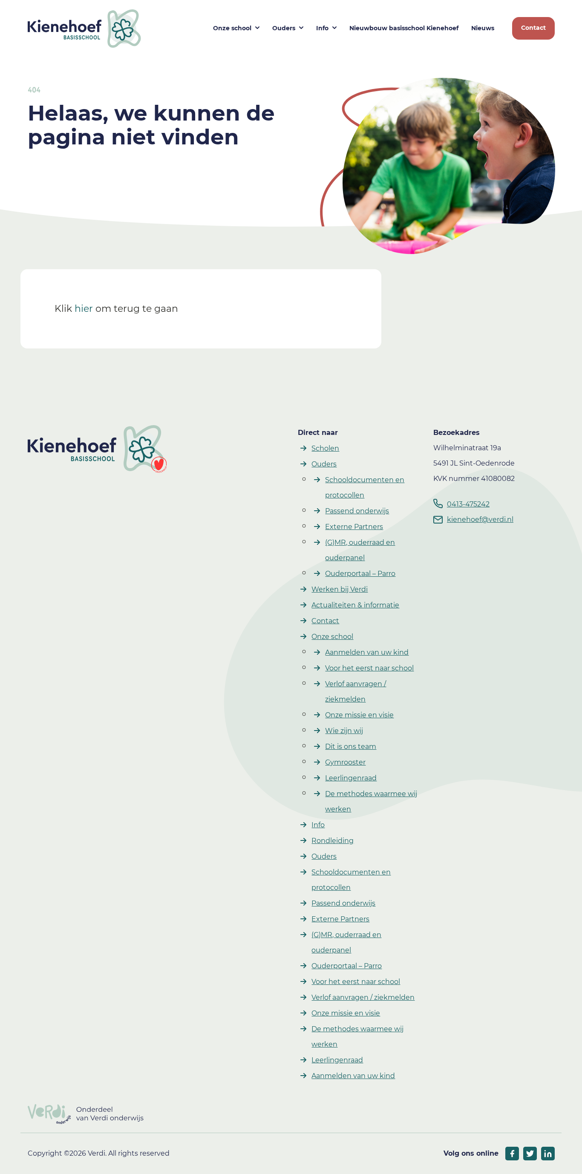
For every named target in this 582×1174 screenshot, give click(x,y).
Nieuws (482, 28)
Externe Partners (354, 527)
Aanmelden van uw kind (367, 652)
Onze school (232, 28)
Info (322, 28)
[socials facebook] (512, 1153)
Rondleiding (332, 841)
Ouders (283, 28)
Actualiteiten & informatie (355, 605)
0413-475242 (468, 504)
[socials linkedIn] (548, 1153)
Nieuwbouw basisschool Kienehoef (403, 28)
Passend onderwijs (357, 511)
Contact (533, 28)
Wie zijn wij (344, 731)
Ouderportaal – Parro (360, 574)
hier (84, 308)
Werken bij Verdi (339, 589)
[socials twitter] (530, 1153)
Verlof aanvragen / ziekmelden (363, 997)
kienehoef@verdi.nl (480, 519)
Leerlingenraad (351, 778)
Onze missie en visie (359, 715)
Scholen (325, 448)
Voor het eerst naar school (369, 668)
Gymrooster (345, 762)
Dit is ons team (350, 746)
